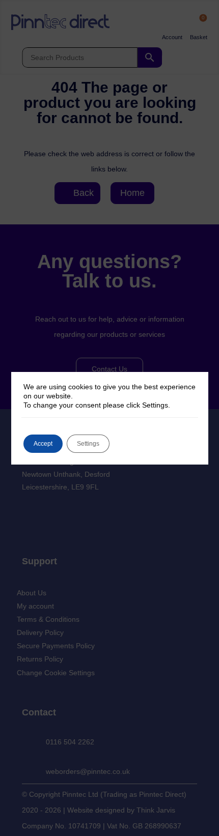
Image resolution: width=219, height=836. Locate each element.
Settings (88, 443)
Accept (43, 443)
